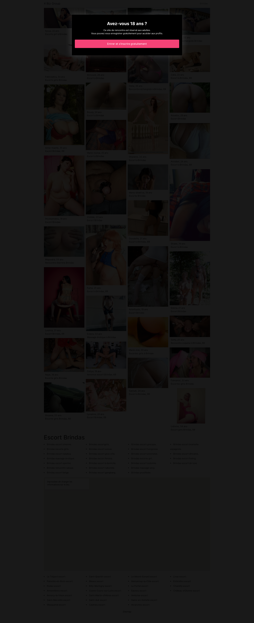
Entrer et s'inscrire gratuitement (127, 43)
